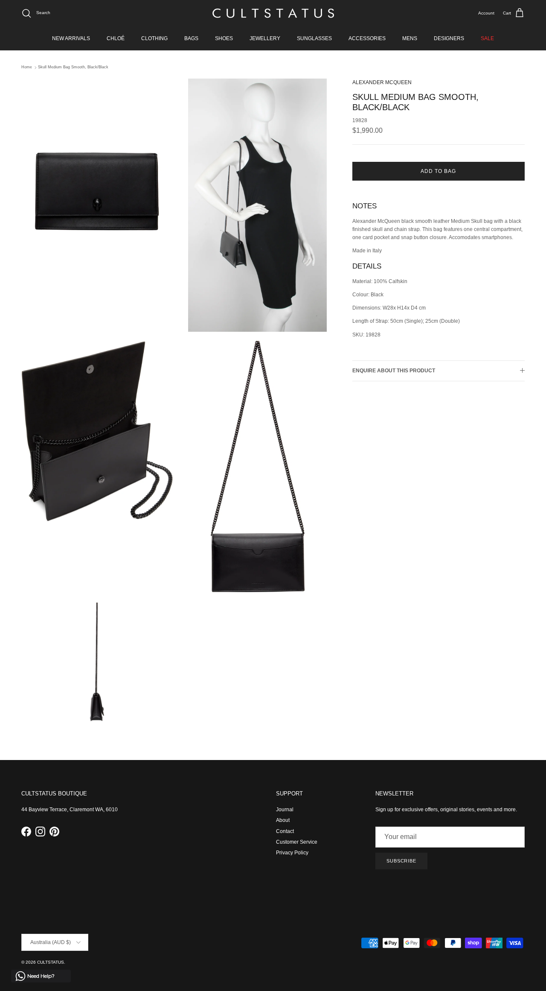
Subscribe (401, 860)
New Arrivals (71, 38)
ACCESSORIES (367, 38)
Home (26, 67)
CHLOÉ (116, 38)
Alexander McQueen (382, 82)
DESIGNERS (449, 38)
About (283, 820)
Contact (285, 831)
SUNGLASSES (314, 38)
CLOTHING (154, 38)
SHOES (224, 38)
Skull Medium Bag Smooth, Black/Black (73, 67)
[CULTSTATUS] (273, 13)
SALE (487, 38)
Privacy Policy (292, 853)
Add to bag (438, 171)
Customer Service (296, 842)
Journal (284, 810)
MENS (409, 38)
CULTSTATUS (50, 962)
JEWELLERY (265, 38)
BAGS (191, 38)
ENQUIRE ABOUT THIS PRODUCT (393, 371)
